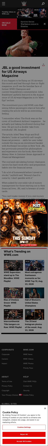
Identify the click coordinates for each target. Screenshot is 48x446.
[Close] (45, 408)
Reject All (24, 434)
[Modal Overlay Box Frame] (24, 223)
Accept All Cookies (24, 441)
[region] (24, 425)
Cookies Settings (24, 427)
